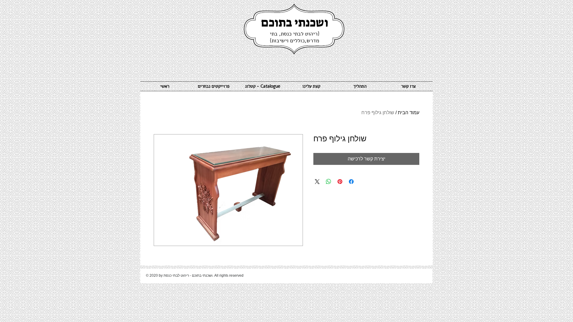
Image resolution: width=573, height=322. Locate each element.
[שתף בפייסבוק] (351, 181)
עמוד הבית (408, 112)
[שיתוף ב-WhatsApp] (328, 181)
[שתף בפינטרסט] (340, 181)
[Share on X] (317, 181)
